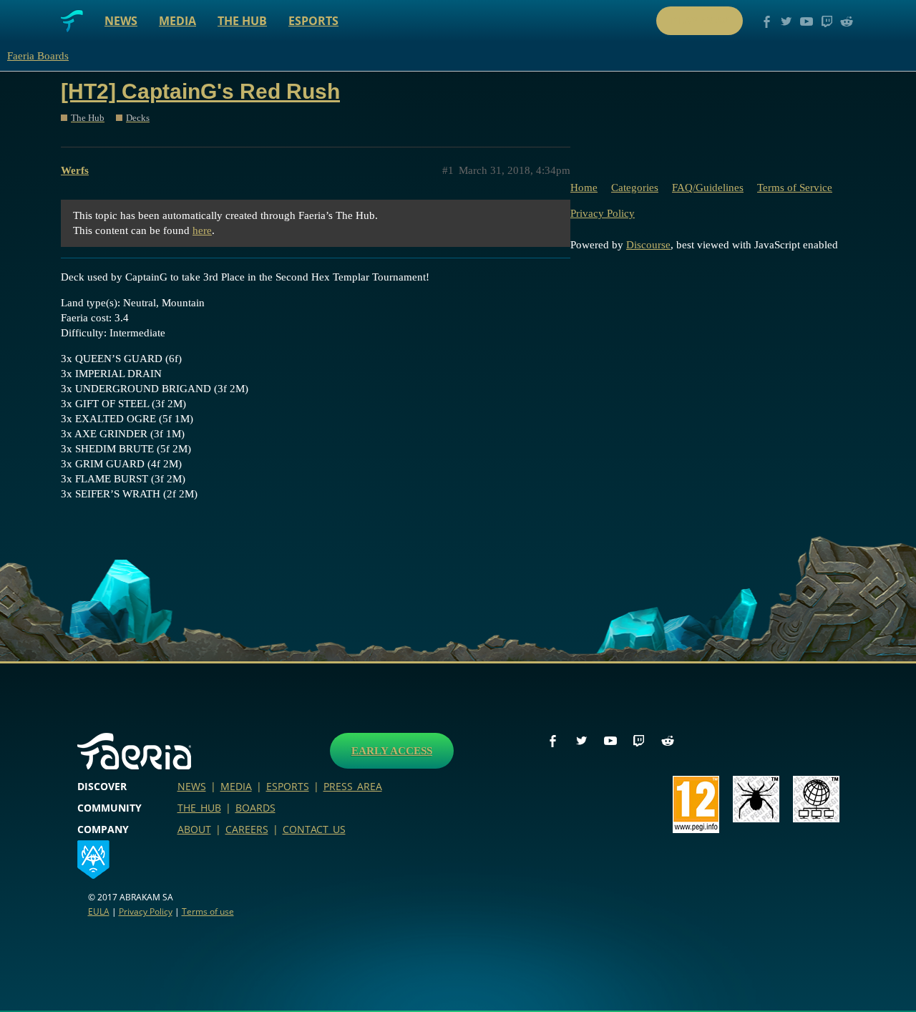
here (202, 230)
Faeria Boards (38, 56)
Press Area (352, 786)
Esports (313, 21)
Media (177, 21)
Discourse (648, 244)
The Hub (242, 21)
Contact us (314, 829)
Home (584, 187)
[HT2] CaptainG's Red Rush (200, 91)
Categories (634, 187)
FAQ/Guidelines (708, 187)
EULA (98, 911)
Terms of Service (794, 187)
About (194, 829)
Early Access (391, 750)
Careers (246, 829)
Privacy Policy (602, 213)
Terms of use (208, 911)
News (120, 21)
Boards (255, 807)
